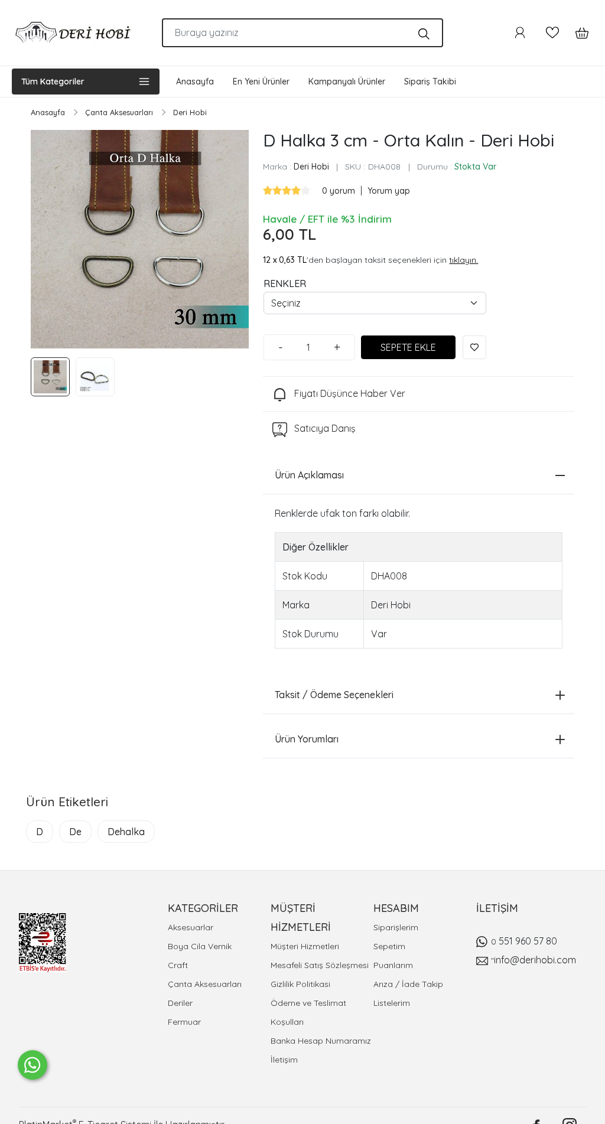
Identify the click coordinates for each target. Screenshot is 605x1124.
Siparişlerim (395, 927)
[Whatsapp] (32, 1065)
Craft (178, 965)
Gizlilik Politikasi (300, 984)
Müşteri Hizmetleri (305, 946)
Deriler (180, 1003)
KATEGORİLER (203, 908)
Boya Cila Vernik (200, 946)
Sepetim (389, 946)
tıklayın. (463, 260)
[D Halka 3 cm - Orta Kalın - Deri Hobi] (140, 239)
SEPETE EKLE (408, 347)
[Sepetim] (576, 32)
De (75, 832)
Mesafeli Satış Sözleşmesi (320, 965)
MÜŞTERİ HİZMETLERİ (301, 917)
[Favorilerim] (552, 32)
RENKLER (285, 283)
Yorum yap (388, 190)
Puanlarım (393, 965)
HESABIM (396, 908)
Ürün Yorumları (307, 739)
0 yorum (339, 190)
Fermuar (184, 1022)
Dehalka (126, 832)
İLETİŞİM (497, 908)
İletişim (284, 1059)
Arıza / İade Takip (408, 984)
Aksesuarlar (190, 927)
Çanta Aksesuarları (205, 984)
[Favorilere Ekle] (474, 347)
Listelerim (391, 1003)
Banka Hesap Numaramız (321, 1040)
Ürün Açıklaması (309, 475)
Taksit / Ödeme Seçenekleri (334, 695)
